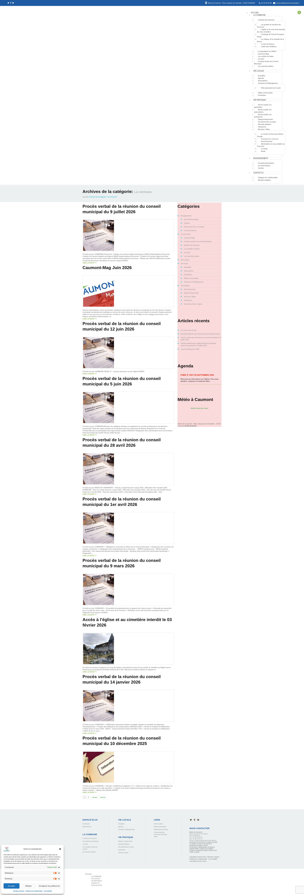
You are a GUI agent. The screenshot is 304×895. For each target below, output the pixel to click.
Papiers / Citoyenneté (125, 841)
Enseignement (260, 158)
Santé (263, 151)
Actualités (187, 267)
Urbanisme (262, 127)
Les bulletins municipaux (91, 841)
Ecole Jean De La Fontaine (194, 227)
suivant (94, 797)
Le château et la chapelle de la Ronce (270, 40)
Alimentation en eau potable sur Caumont (271, 145)
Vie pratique (259, 100)
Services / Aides (264, 129)
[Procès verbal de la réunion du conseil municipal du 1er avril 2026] (98, 528)
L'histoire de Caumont (90, 838)
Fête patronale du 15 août (270, 88)
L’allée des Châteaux (269, 46)
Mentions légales (18, 891)
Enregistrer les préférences (49, 886)
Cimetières (262, 95)
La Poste (264, 149)
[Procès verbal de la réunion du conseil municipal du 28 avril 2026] (98, 469)
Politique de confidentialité (34, 891)
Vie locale (258, 71)
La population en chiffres (267, 51)
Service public (158, 824)
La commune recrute (188, 330)
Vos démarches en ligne (267, 122)
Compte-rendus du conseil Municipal (197, 241)
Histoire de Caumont (191, 245)
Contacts (258, 173)
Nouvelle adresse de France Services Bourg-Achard (200, 334)
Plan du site (96, 885)
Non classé (185, 260)
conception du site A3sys (198, 861)
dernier (103, 797)
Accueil (85, 197)
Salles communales (265, 93)
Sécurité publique (264, 124)
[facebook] (10, 3)
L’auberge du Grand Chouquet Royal (270, 35)
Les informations (264, 166)
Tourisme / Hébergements (126, 829)
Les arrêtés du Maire (266, 56)
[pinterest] (13, 3)
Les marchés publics (265, 66)
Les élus (261, 59)
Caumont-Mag (263, 54)
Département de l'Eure (161, 829)
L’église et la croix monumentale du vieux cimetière (271, 30)
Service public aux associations (263, 111)
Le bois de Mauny (267, 44)
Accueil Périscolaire (191, 219)
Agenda (261, 78)
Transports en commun (269, 139)
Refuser (28, 886)
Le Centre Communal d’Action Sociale (270, 135)
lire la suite (88, 263)
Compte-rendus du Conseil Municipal (266, 62)
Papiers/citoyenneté (265, 119)
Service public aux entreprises (263, 115)
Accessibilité (48, 891)
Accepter (11, 886)
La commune (259, 15)
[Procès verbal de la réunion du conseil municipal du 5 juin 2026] (98, 407)
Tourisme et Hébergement (268, 83)
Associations (262, 81)
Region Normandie (160, 827)
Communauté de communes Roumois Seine (160, 834)
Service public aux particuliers (263, 106)
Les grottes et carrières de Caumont (269, 26)
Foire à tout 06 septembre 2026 (197, 375)
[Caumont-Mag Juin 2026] (98, 291)
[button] (60, 849)
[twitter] (8, 3)
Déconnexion (87, 827)
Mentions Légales (213, 857)
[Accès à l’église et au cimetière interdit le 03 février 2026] (98, 649)
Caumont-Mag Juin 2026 (107, 267)
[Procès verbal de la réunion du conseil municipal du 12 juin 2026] (98, 352)
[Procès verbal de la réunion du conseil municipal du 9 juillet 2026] (98, 235)
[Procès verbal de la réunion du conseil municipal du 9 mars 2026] (98, 589)
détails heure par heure (199, 408)
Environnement (266, 141)
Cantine (261, 168)
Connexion (86, 824)
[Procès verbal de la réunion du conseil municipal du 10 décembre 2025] (98, 767)
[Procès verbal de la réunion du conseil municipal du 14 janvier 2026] (98, 706)
